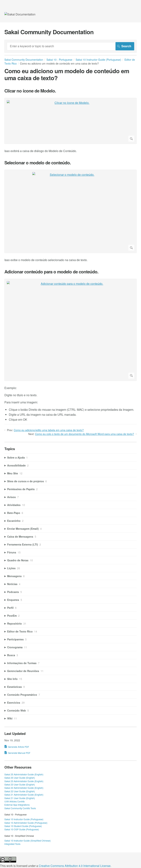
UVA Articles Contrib (14, 801)
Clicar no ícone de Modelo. (30, 90)
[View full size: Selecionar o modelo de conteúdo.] (70, 211)
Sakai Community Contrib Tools (20, 808)
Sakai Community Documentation (23, 59)
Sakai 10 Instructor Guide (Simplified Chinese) (27, 840)
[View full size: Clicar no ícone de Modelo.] (70, 121)
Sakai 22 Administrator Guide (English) (23, 787)
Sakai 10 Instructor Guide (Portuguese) (98, 59)
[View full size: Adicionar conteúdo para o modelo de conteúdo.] (70, 330)
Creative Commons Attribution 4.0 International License (75, 866)
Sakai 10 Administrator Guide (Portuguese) (25, 822)
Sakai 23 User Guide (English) (19, 784)
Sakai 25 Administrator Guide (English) (23, 774)
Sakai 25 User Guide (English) (19, 777)
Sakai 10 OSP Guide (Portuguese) (21, 829)
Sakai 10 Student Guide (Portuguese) (23, 826)
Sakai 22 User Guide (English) (19, 791)
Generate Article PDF (18, 746)
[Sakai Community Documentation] (19, 14)
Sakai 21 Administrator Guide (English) (23, 794)
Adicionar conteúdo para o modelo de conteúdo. (51, 271)
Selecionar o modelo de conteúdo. (37, 162)
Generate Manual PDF (19, 752)
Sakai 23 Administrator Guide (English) (23, 781)
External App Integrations (17, 804)
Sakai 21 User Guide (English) (19, 798)
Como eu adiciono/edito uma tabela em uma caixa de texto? (49, 430)
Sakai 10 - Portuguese (59, 59)
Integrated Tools (12, 843)
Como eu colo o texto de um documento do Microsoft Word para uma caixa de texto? (84, 434)
